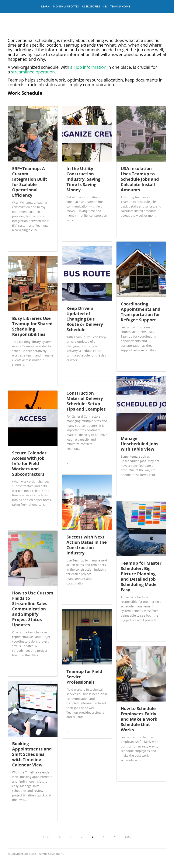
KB (105, 6)
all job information (88, 67)
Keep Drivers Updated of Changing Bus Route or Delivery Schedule (84, 318)
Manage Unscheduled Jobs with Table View (139, 443)
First (46, 837)
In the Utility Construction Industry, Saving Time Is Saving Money (83, 179)
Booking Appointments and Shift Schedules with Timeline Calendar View (32, 754)
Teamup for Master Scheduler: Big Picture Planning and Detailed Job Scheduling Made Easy (141, 576)
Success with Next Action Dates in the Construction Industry (86, 545)
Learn (45, 6)
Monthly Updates (66, 6)
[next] (115, 837)
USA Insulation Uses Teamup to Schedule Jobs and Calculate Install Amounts (140, 179)
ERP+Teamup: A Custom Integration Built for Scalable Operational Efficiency (29, 182)
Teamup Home (120, 6)
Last (128, 837)
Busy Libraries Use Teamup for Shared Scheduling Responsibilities (32, 326)
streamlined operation (33, 72)
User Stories (91, 6)
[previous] (59, 837)
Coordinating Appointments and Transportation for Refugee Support (140, 312)
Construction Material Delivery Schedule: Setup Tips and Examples (86, 401)
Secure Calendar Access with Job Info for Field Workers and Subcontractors (29, 463)
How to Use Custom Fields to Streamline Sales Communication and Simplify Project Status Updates (32, 609)
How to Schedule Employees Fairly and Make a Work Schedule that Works (139, 719)
